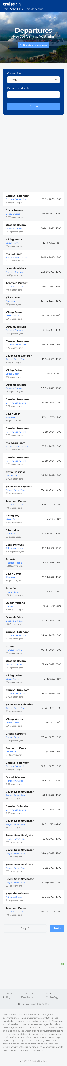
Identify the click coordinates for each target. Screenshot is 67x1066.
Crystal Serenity (16, 733)
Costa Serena (14, 210)
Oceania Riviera (16, 224)
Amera (10, 646)
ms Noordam (14, 254)
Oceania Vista (14, 617)
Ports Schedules (13, 9)
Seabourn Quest (16, 748)
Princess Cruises (14, 548)
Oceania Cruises (14, 228)
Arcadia (11, 588)
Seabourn (11, 751)
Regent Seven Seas (15, 359)
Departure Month (18, 88)
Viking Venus (14, 239)
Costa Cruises (13, 213)
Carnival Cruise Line (16, 199)
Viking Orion (14, 312)
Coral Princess (15, 544)
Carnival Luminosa (17, 341)
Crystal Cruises (13, 737)
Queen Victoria (15, 602)
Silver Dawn (13, 573)
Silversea (10, 301)
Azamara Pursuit (17, 283)
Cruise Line (14, 73)
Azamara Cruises (14, 286)
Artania (10, 559)
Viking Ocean (12, 243)
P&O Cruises (12, 591)
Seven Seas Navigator (20, 791)
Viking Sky (12, 515)
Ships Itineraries (34, 9)
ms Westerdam (15, 443)
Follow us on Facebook (34, 1004)
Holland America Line (17, 257)
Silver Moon (13, 297)
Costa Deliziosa (15, 472)
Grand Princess (15, 777)
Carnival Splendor (17, 195)
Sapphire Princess (17, 893)
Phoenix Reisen (14, 562)
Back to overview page (35, 45)
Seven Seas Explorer (19, 355)
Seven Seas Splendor (19, 704)
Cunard (10, 606)
